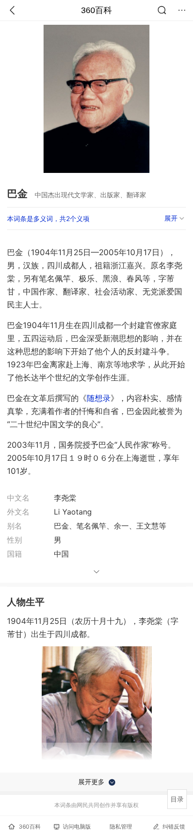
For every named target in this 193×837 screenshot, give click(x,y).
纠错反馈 (174, 826)
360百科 (96, 10)
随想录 (99, 398)
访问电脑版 (77, 826)
